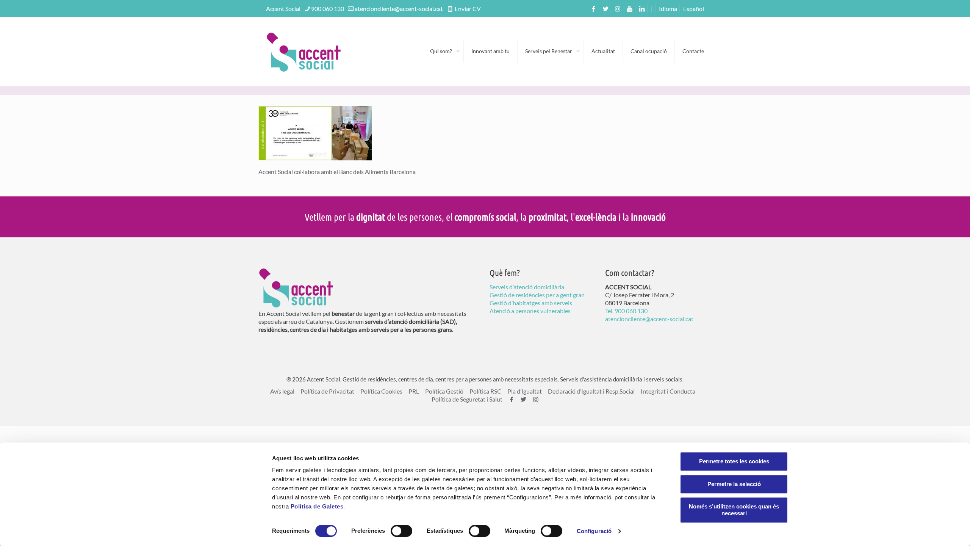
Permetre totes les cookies (734, 461)
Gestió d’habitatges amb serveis (531, 302)
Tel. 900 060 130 (626, 310)
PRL (413, 391)
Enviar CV (467, 8)
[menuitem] (693, 9)
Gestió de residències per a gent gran (537, 294)
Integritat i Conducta (668, 391)
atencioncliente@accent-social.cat (399, 8)
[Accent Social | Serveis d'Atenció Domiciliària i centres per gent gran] (304, 51)
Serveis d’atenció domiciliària (527, 286)
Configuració (594, 531)
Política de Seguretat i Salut (467, 399)
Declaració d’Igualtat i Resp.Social (591, 391)
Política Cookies (381, 391)
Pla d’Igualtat (524, 391)
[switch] (401, 531)
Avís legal (282, 391)
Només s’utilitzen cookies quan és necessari (734, 509)
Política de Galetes (317, 506)
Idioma (668, 8)
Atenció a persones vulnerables (530, 310)
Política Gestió (444, 391)
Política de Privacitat (327, 391)
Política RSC (485, 391)
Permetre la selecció (734, 484)
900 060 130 (327, 8)
